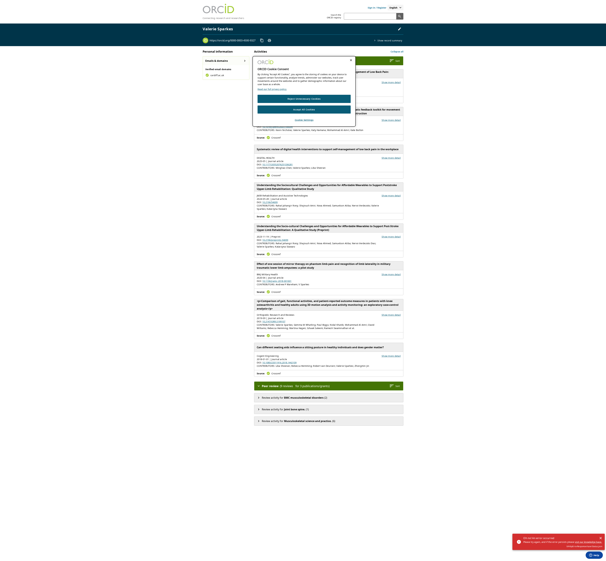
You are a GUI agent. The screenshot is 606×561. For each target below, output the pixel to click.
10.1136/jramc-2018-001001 (276, 281)
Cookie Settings (304, 120)
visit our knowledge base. (588, 541)
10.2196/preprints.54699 (275, 239)
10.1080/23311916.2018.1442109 (279, 362)
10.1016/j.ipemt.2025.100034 (277, 126)
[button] (397, 51)
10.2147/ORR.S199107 (273, 321)
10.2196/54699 (270, 202)
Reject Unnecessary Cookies (304, 98)
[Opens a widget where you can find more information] (594, 555)
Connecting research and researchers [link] (223, 18)
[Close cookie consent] (351, 60)
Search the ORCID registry (334, 16)
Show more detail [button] (391, 82)
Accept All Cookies (304, 109)
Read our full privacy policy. (272, 89)
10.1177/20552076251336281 (277, 164)
